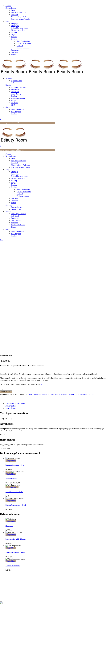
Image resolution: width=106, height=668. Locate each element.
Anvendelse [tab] (11, 406)
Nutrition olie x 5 (11, 478)
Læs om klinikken (13, 617)
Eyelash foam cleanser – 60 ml (16, 505)
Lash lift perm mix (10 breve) (15, 552)
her (42, 384)
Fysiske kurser (11, 631)
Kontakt (9, 620)
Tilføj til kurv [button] (11, 460)
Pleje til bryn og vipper (58, 394)
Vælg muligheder (12, 487)
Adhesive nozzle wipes (13, 565)
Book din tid (10, 613)
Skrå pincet (9, 526)
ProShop (71, 394)
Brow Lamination (35, 394)
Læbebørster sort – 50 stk (14, 492)
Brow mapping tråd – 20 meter (16, 539)
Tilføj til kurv (6, 392)
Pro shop (9, 629)
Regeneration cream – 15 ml (15, 465)
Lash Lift (45, 394)
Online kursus (11, 634)
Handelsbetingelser (13, 615)
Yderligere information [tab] (15, 403)
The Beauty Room (86, 394)
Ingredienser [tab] (11, 408)
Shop (77, 394)
